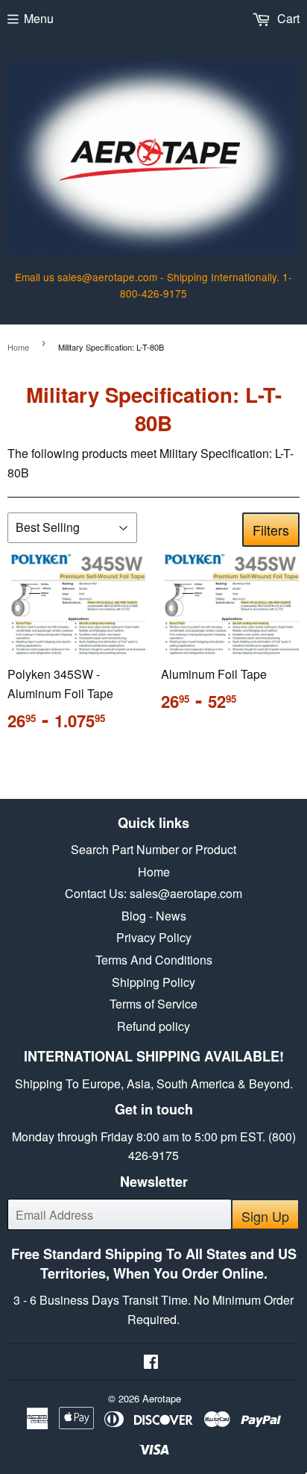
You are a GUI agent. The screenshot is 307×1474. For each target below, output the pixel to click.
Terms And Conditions (153, 959)
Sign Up (265, 1216)
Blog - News (153, 915)
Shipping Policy (153, 982)
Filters (271, 529)
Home (18, 347)
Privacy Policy (154, 937)
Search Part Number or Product (153, 849)
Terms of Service (153, 1003)
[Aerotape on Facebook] (151, 1362)
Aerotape (161, 1398)
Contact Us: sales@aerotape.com (153, 893)
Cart (287, 18)
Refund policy (153, 1026)
